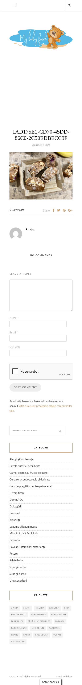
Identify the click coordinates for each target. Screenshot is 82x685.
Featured (14, 513)
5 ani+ (26, 608)
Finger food (18, 615)
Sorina (30, 229)
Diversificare (17, 493)
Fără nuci (17, 621)
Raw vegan (41, 635)
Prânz (14, 635)
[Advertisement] (41, 88)
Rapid (26, 635)
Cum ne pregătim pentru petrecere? (30, 486)
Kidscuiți (14, 520)
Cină (67, 608)
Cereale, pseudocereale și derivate (29, 479)
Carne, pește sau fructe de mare (28, 473)
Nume (14, 318)
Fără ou (60, 621)
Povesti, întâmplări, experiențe (27, 547)
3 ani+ (14, 608)
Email (13, 332)
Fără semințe (19, 628)
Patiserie (14, 540)
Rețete (13, 554)
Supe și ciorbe (17, 567)
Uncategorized (18, 580)
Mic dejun (38, 628)
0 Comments (16, 210)
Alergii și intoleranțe (21, 459)
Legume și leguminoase (23, 527)
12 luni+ (54, 608)
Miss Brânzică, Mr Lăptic (23, 533)
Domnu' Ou (16, 500)
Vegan (57, 635)
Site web (14, 347)
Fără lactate (58, 615)
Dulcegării (15, 506)
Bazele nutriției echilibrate (24, 466)
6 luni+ (40, 608)
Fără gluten (38, 615)
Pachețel (54, 628)
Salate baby (16, 560)
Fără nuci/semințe (39, 621)
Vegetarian (18, 642)
